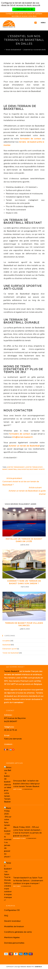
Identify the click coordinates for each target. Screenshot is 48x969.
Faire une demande (13, 739)
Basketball (6, 645)
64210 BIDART (10, 721)
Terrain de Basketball (10, 653)
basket (5, 469)
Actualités (6, 641)
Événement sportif (9, 649)
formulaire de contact (30, 139)
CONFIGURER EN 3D (24, 9)
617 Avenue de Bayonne (15, 718)
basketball (12, 469)
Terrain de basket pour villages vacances (24, 624)
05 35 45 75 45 (10, 730)
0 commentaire (27, 789)
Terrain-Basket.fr (11, 671)
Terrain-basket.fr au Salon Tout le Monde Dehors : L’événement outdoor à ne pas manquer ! (28, 880)
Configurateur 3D (12, 910)
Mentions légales (12, 937)
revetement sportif (37, 469)
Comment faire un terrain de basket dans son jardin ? (24, 582)
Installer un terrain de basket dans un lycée (24, 540)
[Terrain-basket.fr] (3, 49)
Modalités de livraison (14, 926)
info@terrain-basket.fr (22, 437)
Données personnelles (14, 943)
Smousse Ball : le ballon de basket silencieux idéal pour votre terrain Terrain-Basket (26, 784)
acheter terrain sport (34, 467)
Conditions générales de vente (18, 932)
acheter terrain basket (16, 467)
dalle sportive (23, 469)
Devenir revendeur (12, 921)
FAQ (6, 916)
